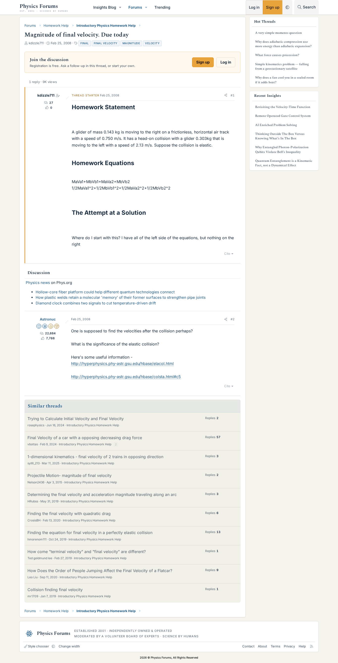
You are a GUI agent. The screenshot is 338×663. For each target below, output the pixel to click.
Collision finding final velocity (55, 589)
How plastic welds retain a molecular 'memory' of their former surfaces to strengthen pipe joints (121, 297)
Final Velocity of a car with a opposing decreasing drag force (84, 437)
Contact (248, 646)
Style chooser (38, 646)
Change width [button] (69, 646)
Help (302, 646)
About (262, 646)
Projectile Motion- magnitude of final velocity (69, 475)
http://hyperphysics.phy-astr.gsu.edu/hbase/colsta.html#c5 (126, 376)
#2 (233, 319)
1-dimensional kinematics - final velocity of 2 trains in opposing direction (95, 456)
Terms (275, 646)
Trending (162, 7)
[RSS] (311, 646)
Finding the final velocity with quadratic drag (69, 513)
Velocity (152, 43)
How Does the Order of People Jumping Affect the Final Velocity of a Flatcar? (99, 570)
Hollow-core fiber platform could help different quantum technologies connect (105, 292)
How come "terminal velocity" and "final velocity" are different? (86, 551)
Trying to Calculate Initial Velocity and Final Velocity (75, 418)
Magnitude (131, 43)
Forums (135, 7)
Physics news (38, 282)
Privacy (289, 646)
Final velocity (106, 43)
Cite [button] (227, 254)
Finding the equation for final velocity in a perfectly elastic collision (89, 532)
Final (84, 43)
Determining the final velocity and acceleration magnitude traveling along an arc (102, 494)
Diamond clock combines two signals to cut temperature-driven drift (96, 303)
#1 (233, 95)
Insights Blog (104, 7)
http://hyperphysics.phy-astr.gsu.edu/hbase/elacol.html (122, 363)
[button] (120, 7)
